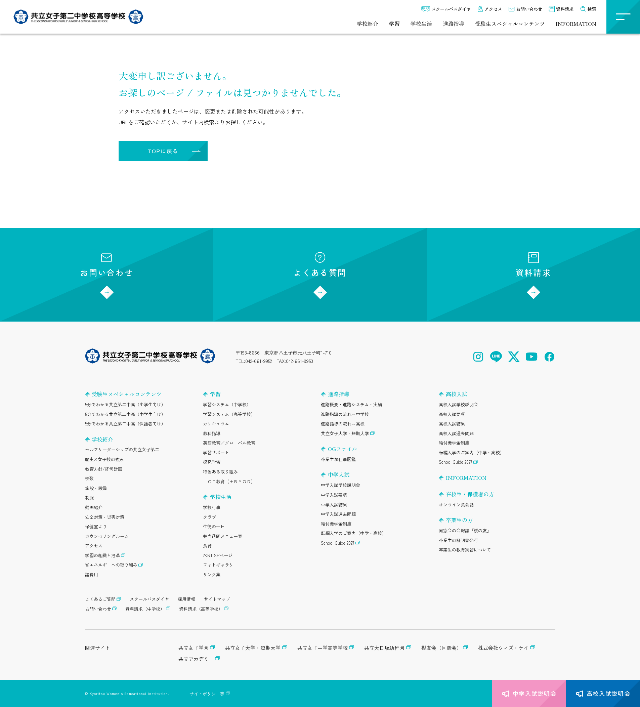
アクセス (493, 9)
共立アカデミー (196, 658)
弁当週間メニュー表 (222, 536)
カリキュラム (216, 423)
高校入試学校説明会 (458, 404)
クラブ (209, 517)
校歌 (89, 478)
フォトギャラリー (220, 565)
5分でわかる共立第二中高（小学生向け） (125, 404)
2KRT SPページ (217, 555)
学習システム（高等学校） (229, 414)
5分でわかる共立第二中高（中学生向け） (125, 414)
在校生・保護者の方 (470, 494)
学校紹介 (367, 23)
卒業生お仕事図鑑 (338, 459)
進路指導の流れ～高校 (343, 423)
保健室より (96, 526)
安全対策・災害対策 (104, 517)
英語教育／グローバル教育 (229, 443)
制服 (89, 497)
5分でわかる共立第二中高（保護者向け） (125, 423)
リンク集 (211, 574)
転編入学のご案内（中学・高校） (353, 533)
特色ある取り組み (220, 471)
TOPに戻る (162, 151)
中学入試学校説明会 (340, 485)
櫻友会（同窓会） (441, 647)
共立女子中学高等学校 (322, 647)
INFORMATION (576, 23)
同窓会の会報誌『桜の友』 (465, 530)
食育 (207, 545)
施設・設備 (96, 488)
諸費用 (91, 574)
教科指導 (211, 433)
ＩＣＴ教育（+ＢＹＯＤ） (229, 481)
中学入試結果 (334, 504)
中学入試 (338, 474)
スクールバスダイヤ (451, 9)
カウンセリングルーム (107, 536)
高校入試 (456, 394)
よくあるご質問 (100, 599)
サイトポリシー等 (206, 694)
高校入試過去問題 (456, 433)
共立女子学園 (193, 647)
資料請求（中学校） (145, 609)
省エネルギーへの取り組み (111, 565)
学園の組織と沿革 (102, 555)
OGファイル (342, 449)
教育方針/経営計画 (103, 469)
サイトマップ (217, 599)
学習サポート (216, 452)
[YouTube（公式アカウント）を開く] (532, 357)
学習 (394, 23)
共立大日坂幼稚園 (384, 647)
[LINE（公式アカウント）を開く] (496, 357)
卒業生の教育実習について (465, 549)
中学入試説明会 (535, 693)
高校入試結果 (452, 423)
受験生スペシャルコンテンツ (510, 23)
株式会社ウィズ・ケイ (503, 647)
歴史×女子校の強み (104, 459)
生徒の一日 (214, 526)
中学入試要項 (334, 495)
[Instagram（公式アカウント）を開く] (478, 357)
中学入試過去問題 (338, 514)
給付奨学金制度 (336, 524)
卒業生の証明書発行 (458, 540)
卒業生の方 (459, 520)
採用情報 (186, 599)
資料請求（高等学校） (201, 609)
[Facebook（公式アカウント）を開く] (549, 357)
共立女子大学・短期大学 (345, 433)
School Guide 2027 (337, 543)
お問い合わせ (529, 9)
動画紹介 (93, 507)
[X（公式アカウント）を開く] (514, 357)
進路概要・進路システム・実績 (351, 404)
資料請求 (564, 9)
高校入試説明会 (609, 693)
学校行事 (211, 507)
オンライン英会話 (456, 504)
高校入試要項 (452, 414)
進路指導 (453, 23)
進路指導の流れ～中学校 (345, 414)
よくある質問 (319, 272)
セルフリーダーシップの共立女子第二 (122, 449)
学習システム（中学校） (227, 404)
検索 (592, 9)
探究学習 (211, 462)
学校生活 (421, 23)
